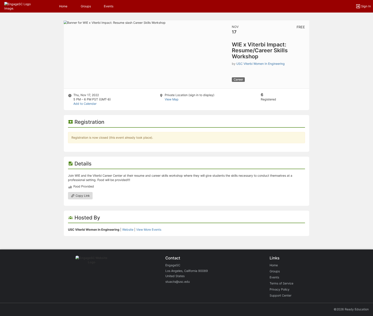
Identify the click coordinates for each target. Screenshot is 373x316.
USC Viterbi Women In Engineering (260, 63)
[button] (22, 6)
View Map (172, 99)
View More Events (148, 229)
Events (108, 6)
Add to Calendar (84, 103)
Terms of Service (281, 283)
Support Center (280, 295)
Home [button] (63, 6)
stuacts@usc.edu (177, 281)
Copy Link (82, 195)
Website (127, 229)
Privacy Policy (279, 289)
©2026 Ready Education (351, 309)
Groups (86, 6)
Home (274, 265)
